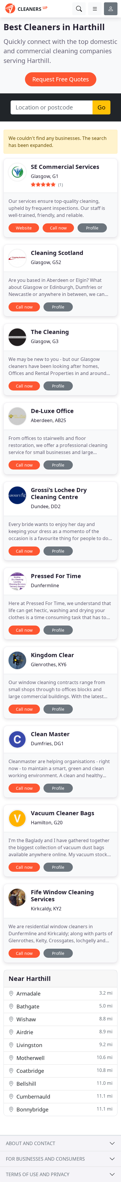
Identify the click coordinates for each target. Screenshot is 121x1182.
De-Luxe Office (52, 411)
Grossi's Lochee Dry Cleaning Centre (59, 493)
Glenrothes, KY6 (48, 664)
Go (101, 107)
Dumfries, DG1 (47, 743)
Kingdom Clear (52, 655)
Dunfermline (45, 585)
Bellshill (63, 1083)
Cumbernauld (63, 1096)
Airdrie (63, 1032)
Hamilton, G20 (47, 822)
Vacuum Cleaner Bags (62, 813)
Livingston (63, 1045)
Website (24, 228)
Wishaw (63, 1019)
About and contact (30, 1143)
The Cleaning (50, 332)
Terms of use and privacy (37, 1174)
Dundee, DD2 (45, 506)
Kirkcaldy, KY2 (46, 908)
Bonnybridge (63, 1109)
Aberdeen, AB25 (48, 420)
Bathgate (63, 1006)
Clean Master (50, 734)
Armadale (63, 993)
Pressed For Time (56, 576)
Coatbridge (63, 1070)
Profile (92, 228)
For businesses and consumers (45, 1159)
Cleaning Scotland (57, 253)
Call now (58, 228)
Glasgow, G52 (46, 262)
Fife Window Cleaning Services (62, 895)
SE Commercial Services (65, 167)
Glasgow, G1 (44, 176)
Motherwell (63, 1057)
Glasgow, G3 (44, 341)
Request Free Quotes (60, 79)
